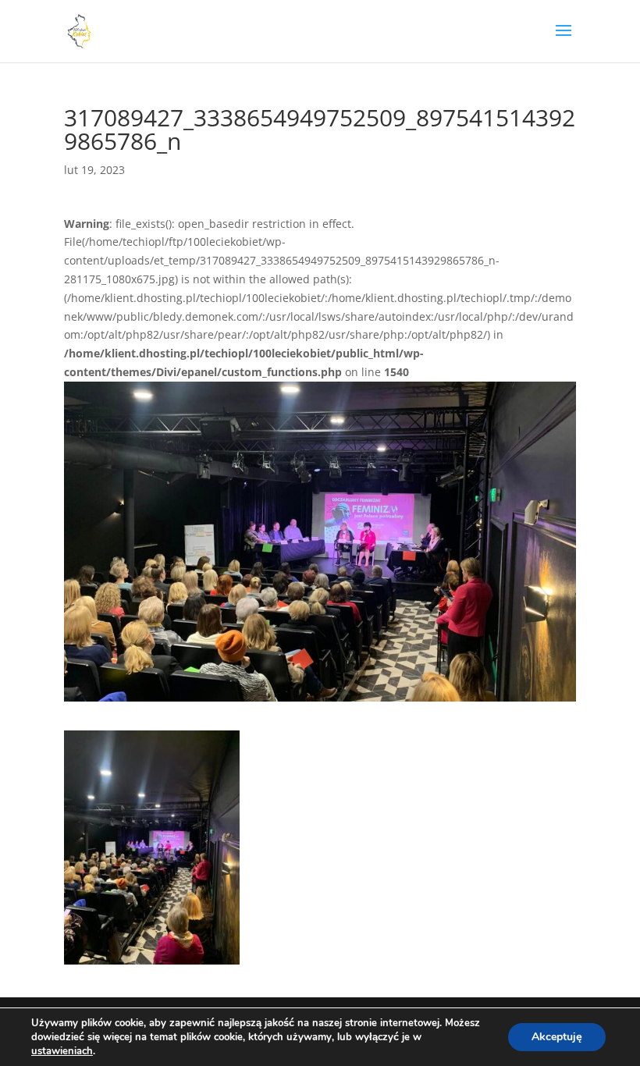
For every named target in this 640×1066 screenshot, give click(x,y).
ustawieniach (62, 1051)
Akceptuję (557, 1036)
